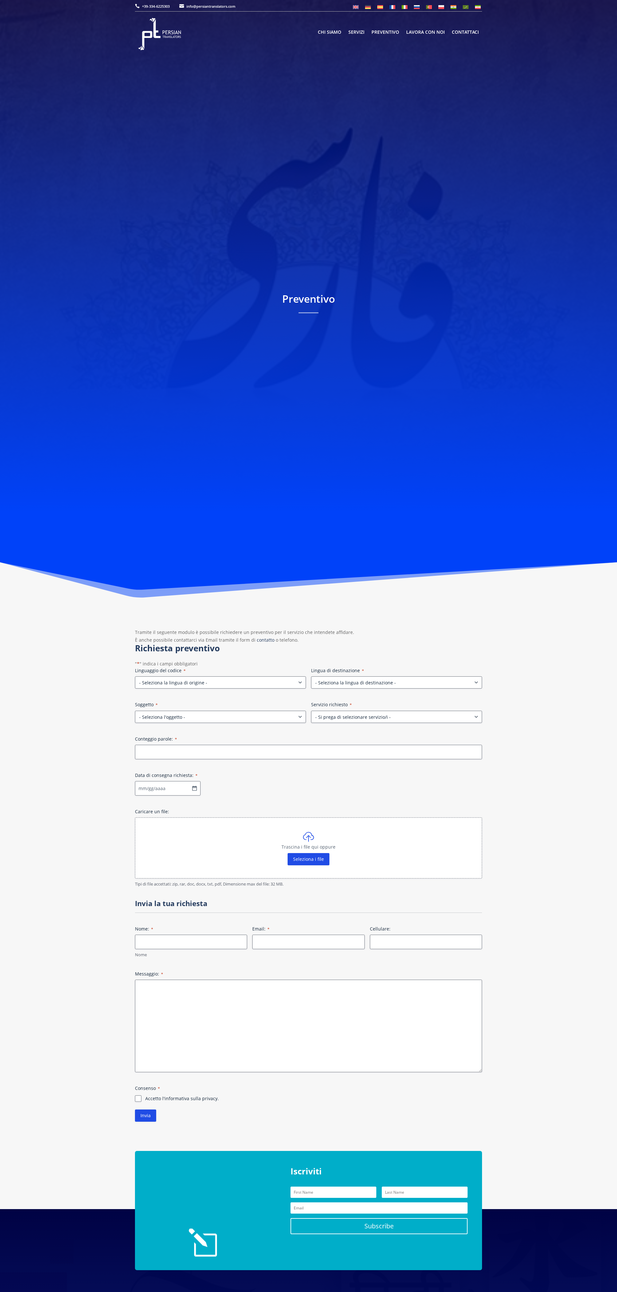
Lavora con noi (425, 32)
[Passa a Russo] (417, 7)
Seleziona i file (308, 859)
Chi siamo (329, 32)
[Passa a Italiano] (404, 7)
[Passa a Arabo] (466, 7)
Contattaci (465, 32)
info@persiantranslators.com (211, 6)
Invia (145, 1115)
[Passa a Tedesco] (368, 7)
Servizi (356, 32)
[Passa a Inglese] (356, 7)
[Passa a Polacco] (441, 7)
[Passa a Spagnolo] (380, 7)
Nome (141, 955)
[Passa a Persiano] (478, 7)
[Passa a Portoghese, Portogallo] (429, 7)
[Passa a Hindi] (453, 7)
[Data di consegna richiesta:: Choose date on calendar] (194, 788)
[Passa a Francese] (392, 7)
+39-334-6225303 (156, 6)
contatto (265, 640)
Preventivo (385, 32)
